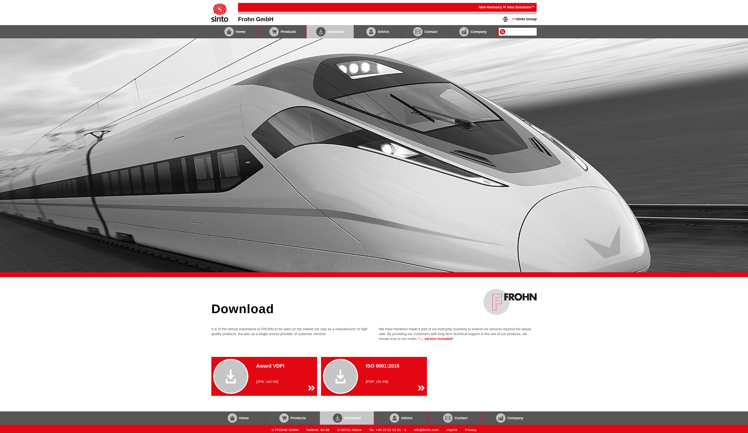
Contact (431, 32)
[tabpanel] (374, 155)
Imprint (451, 430)
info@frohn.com (426, 430)
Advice (383, 32)
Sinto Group (524, 19)
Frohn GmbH (255, 19)
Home (240, 32)
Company (479, 32)
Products (288, 32)
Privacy (470, 430)
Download (335, 32)
